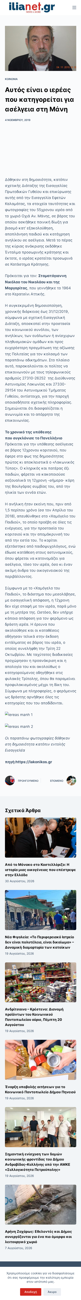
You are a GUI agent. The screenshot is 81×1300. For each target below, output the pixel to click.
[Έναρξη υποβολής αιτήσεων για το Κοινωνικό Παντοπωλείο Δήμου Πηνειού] (40, 1060)
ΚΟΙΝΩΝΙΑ (11, 79)
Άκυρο (52, 1292)
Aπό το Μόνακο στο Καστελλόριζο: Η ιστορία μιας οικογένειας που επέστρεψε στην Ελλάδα (40, 869)
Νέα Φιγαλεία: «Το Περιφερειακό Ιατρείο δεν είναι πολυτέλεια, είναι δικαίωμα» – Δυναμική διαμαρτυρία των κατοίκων (39, 942)
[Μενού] (74, 7)
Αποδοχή (30, 1292)
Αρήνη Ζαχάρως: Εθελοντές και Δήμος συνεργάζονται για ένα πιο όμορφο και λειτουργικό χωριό (38, 1236)
